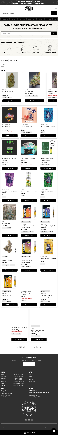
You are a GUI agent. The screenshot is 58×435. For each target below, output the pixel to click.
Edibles (41, 19)
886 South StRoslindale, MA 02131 (35, 396)
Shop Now (21, 42)
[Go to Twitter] (32, 420)
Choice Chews (24, 124)
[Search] (54, 13)
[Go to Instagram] (29, 420)
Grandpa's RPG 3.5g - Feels (19, 327)
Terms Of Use (53, 427)
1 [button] (20, 347)
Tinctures (50, 52)
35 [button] (37, 347)
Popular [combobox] (12, 60)
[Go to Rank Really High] (29, 432)
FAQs (30, 377)
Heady (4, 89)
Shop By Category (6, 393)
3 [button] (26, 347)
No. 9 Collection (6, 124)
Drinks (49, 19)
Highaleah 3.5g (6, 223)
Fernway (42, 157)
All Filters (5, 60)
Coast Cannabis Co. (26, 291)
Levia (22, 189)
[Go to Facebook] (26, 420)
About (31, 374)
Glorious (13, 326)
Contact (31, 379)
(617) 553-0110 (33, 391)
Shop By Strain (5, 396)
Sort (11, 58)
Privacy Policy (45, 427)
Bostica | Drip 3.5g (7, 260)
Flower (13, 19)
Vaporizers (31, 19)
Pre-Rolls (22, 19)
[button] (56, 8)
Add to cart (12, 101)
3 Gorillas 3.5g (29, 91)
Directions (32, 382)
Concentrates (36, 52)
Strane (3, 221)
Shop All (5, 19)
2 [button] (23, 347)
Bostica (3, 259)
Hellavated (23, 224)
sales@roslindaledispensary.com (39, 393)
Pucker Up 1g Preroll (8, 91)
